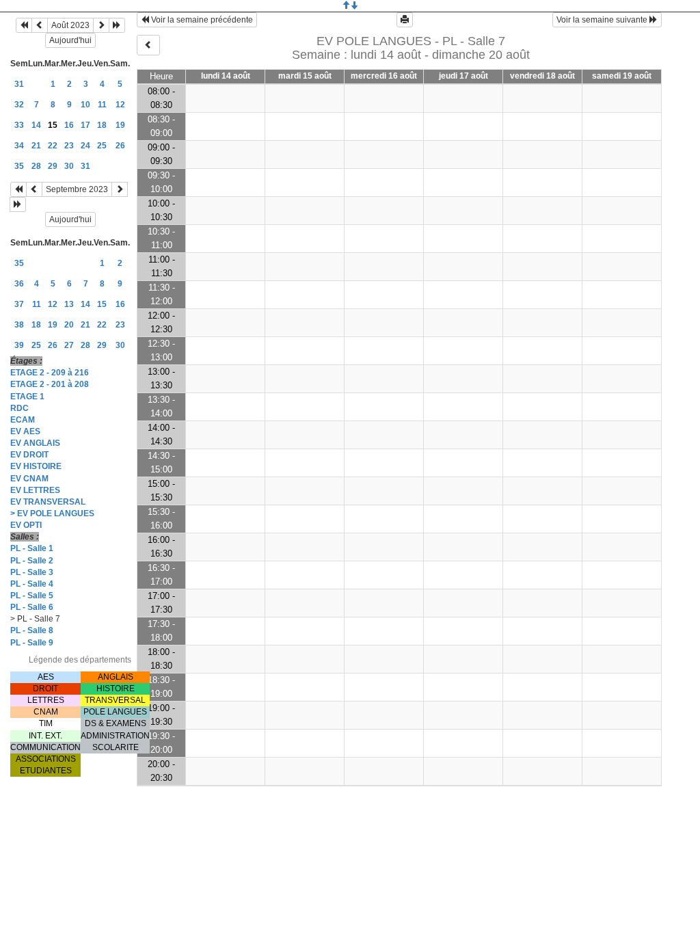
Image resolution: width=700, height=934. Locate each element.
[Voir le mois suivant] (101, 25)
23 (69, 145)
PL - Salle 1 (31, 548)
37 (19, 304)
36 (19, 284)
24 (85, 145)
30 (69, 166)
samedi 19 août (621, 76)
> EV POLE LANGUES (52, 513)
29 (52, 166)
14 (36, 125)
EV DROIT (29, 454)
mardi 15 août (305, 76)
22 (52, 145)
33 (19, 125)
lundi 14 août (225, 76)
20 (69, 325)
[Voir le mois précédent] (39, 25)
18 (102, 125)
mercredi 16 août (384, 76)
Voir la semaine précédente (201, 20)
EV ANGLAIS (35, 443)
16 (69, 125)
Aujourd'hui (70, 40)
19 (120, 125)
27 (69, 345)
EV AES (25, 431)
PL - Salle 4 (31, 584)
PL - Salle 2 (31, 560)
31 (19, 84)
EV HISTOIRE (36, 466)
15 (102, 304)
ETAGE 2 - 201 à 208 (49, 384)
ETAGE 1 (27, 396)
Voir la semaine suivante (602, 20)
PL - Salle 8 (31, 630)
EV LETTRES (35, 490)
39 (19, 345)
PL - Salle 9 (31, 643)
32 (19, 104)
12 (120, 104)
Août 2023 (70, 25)
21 (36, 145)
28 (36, 166)
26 (120, 145)
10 (85, 104)
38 (19, 325)
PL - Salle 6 (31, 607)
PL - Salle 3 (31, 572)
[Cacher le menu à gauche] (148, 45)
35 (19, 166)
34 (19, 145)
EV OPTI (26, 525)
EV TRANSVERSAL (47, 502)
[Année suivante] (117, 25)
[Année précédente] (24, 25)
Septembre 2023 (77, 189)
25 (102, 145)
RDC (19, 408)
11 (102, 104)
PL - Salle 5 (31, 595)
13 (69, 304)
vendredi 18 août (542, 76)
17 (85, 125)
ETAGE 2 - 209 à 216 (49, 372)
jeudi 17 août (463, 76)
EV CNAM (29, 478)
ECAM (22, 420)
